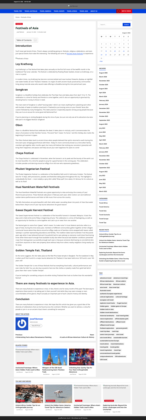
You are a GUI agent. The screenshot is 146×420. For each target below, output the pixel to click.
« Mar (101, 61)
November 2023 (104, 112)
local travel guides (122, 316)
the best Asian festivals (75, 53)
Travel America (45, 11)
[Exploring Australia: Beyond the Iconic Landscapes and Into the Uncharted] (116, 394)
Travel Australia (31, 11)
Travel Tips (18, 11)
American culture (119, 284)
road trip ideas (105, 331)
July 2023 (102, 128)
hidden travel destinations (109, 312)
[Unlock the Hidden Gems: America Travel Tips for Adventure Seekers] (58, 394)
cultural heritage (121, 297)
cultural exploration (107, 297)
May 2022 (102, 183)
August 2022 (103, 171)
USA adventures (120, 356)
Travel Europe (59, 11)
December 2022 (104, 156)
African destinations (107, 281)
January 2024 (103, 104)
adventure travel (105, 278)
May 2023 (102, 136)
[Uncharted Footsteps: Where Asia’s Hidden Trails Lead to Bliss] (28, 357)
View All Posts (36, 326)
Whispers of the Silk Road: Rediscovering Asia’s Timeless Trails (53, 370)
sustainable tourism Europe (109, 341)
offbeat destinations (107, 322)
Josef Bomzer (20, 32)
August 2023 (103, 124)
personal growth (121, 328)
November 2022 (104, 160)
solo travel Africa (105, 338)
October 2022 (103, 164)
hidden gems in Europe (118, 306)
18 (106, 51)
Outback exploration (107, 328)
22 (124, 51)
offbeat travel (120, 322)
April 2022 (102, 187)
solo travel (119, 334)
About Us (93, 11)
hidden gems (104, 306)
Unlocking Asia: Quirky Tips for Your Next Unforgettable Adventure (80, 370)
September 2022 (104, 168)
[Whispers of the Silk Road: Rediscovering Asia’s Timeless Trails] (54, 357)
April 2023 (102, 140)
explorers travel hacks (107, 303)
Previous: (33, 336)
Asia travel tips (114, 287)
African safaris (121, 281)
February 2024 (104, 100)
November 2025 (104, 81)
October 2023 (103, 116)
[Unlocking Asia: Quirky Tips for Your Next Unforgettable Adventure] (81, 357)
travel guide (104, 347)
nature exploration (106, 319)
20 (115, 51)
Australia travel (105, 290)
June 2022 (102, 179)
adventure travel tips (120, 278)
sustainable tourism (120, 338)
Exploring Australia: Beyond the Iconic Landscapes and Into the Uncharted (115, 407)
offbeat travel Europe (107, 325)
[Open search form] (114, 11)
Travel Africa (72, 11)
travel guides (114, 347)
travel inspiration (106, 350)
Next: (77, 336)
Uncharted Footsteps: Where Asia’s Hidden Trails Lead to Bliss (28, 369)
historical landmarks (107, 316)
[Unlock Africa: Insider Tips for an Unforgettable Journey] (29, 394)
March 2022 (103, 191)
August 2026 (103, 73)
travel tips (117, 350)
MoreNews (75, 418)
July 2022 (102, 175)
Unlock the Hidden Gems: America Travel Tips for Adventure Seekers (58, 406)
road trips (115, 331)
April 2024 (102, 93)
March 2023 (103, 144)
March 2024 (103, 96)
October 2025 (103, 85)
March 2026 (103, 77)
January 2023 (103, 152)
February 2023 (104, 148)
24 (101, 55)
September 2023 (104, 120)
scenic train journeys (107, 334)
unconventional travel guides (110, 353)
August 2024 (103, 89)
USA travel (103, 359)
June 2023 (102, 132)
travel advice (104, 344)
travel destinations (117, 344)
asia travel (103, 287)
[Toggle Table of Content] (34, 40)
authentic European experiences (111, 294)
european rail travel (106, 300)
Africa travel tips (105, 284)
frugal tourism (122, 303)
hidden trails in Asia (107, 309)
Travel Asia (84, 11)
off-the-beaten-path (121, 319)
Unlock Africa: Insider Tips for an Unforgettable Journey (28, 406)
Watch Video (126, 11)
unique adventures (106, 356)
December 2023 (104, 108)
